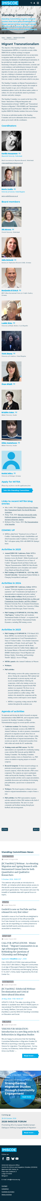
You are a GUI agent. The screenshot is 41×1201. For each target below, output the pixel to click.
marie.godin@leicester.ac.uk (10, 196)
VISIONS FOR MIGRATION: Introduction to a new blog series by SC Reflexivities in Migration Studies (20, 1031)
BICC (32, 648)
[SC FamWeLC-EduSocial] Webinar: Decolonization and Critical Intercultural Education (19, 991)
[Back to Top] (37, 1197)
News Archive (7, 1194)
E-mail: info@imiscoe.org (11, 1179)
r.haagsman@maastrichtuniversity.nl (12, 163)
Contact (4, 1186)
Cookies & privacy (8, 1192)
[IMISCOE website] (9, 1150)
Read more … (29, 1056)
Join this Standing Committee (16, 490)
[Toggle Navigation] (38, 3)
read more (26, 1097)
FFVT (13, 657)
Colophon (5, 1189)
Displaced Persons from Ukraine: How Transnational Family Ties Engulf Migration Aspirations (21, 509)
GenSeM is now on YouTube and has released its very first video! (19, 911)
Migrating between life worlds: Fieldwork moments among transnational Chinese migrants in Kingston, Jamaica (21, 517)
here (25, 657)
